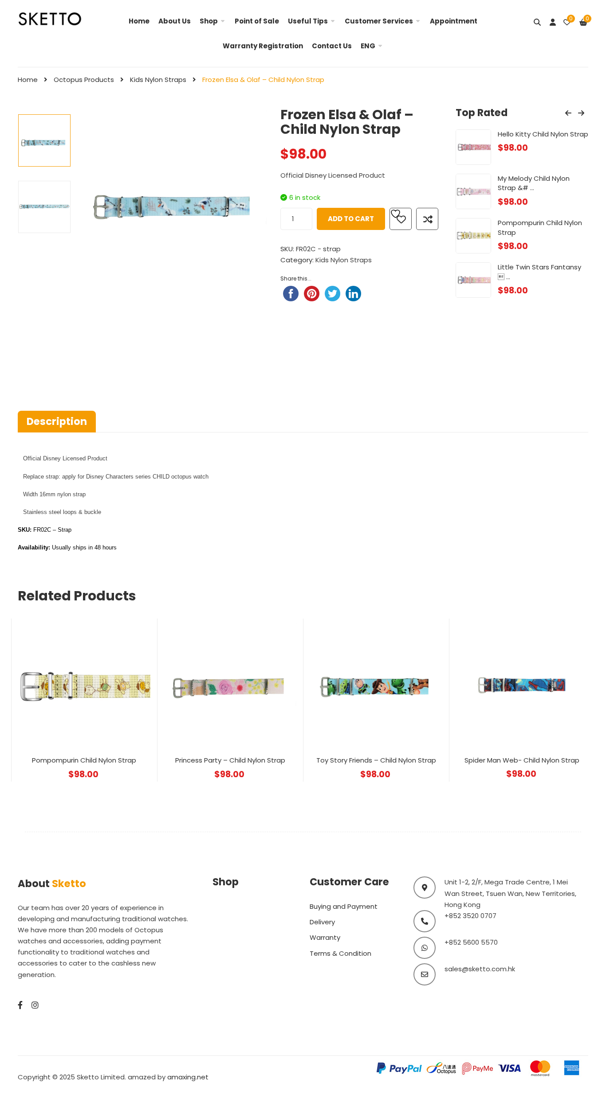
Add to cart (351, 218)
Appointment (453, 21)
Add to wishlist (401, 219)
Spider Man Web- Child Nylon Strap (521, 760)
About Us (174, 21)
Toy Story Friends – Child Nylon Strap (376, 760)
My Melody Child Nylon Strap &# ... (534, 183)
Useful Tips (308, 21)
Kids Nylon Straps (158, 79)
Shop (209, 21)
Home (139, 21)
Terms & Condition (340, 953)
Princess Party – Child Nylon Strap (230, 760)
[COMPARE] (427, 219)
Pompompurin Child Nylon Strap (84, 760)
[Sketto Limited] (60, 18)
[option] (44, 140)
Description (57, 421)
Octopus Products (84, 79)
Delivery (322, 922)
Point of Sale (257, 21)
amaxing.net (188, 1077)
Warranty (325, 937)
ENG (368, 46)
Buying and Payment (344, 906)
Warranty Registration (263, 46)
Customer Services (379, 21)
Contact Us (332, 46)
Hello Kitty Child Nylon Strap (543, 134)
